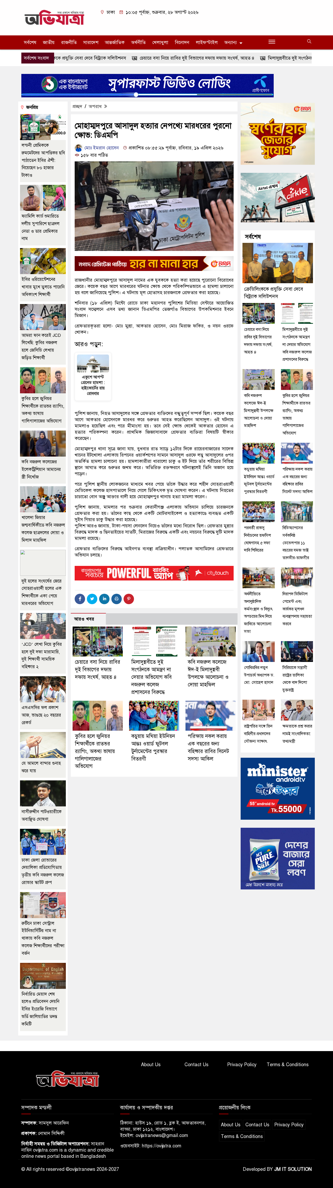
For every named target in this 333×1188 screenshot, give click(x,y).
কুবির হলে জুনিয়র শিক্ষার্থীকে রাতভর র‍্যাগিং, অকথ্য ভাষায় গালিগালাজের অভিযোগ (95, 751)
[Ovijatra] (55, 17)
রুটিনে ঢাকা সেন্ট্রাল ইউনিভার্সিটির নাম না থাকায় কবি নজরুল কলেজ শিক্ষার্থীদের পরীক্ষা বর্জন (43, 938)
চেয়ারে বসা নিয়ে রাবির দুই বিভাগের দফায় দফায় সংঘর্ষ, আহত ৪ (168, 58)
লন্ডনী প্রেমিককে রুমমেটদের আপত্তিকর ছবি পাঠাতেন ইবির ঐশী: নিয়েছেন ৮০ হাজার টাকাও (43, 160)
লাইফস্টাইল (207, 42)
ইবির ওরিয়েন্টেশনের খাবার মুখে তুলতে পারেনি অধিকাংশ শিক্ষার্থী (43, 287)
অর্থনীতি (138, 42)
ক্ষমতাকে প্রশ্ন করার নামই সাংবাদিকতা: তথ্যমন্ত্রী (297, 734)
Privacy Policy (242, 1064)
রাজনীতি (69, 42)
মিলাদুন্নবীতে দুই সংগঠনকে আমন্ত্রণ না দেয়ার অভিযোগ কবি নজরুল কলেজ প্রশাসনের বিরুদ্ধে (151, 677)
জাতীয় (49, 42)
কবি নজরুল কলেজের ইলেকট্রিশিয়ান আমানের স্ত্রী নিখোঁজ (41, 469)
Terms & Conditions (288, 1064)
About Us (151, 1064)
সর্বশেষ (30, 42)
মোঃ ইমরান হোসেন (101, 148)
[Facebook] (80, 599)
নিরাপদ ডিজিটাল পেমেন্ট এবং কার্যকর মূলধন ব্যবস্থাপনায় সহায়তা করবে (297, 609)
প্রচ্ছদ (77, 106)
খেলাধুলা (160, 42)
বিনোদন (182, 42)
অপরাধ (95, 106)
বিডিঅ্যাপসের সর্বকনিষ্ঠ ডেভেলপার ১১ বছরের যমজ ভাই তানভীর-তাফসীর (296, 542)
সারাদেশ (90, 42)
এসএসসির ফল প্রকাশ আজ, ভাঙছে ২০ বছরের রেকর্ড (41, 715)
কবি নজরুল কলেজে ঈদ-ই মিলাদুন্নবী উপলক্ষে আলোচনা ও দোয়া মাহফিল (258, 410)
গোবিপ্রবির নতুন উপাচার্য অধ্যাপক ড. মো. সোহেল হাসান (259, 675)
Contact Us (196, 1064)
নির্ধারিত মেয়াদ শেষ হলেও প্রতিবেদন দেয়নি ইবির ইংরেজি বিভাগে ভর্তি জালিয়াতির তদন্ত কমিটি (40, 1009)
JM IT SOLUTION (293, 1169)
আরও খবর (84, 619)
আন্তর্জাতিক (115, 42)
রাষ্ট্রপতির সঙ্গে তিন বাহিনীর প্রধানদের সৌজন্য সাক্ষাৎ (258, 734)
